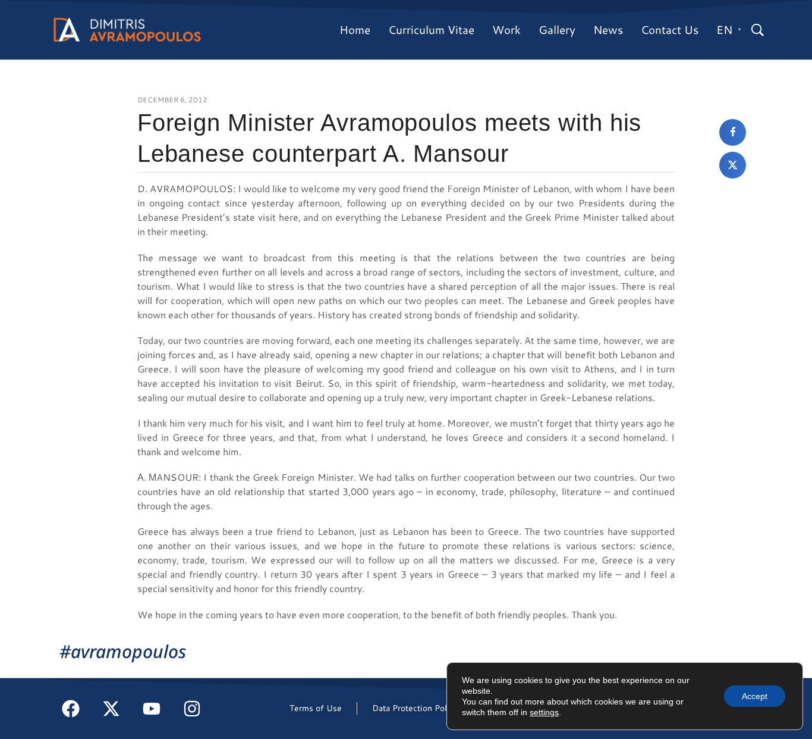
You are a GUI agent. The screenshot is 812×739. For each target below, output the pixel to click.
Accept (754, 696)
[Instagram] (192, 708)
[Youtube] (151, 708)
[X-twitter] (111, 708)
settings (544, 712)
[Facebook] (70, 708)
